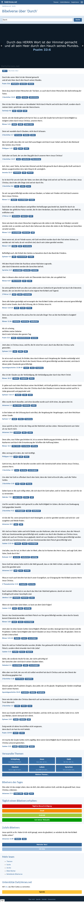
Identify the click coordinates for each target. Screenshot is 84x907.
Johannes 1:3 (7, 405)
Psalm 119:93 (7, 733)
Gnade (20, 124)
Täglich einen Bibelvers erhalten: (19, 801)
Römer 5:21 (6, 124)
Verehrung (25, 321)
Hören (32, 378)
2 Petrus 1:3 (6, 294)
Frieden (31, 200)
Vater (16, 186)
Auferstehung (34, 97)
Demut (22, 652)
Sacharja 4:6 (6, 111)
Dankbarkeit (26, 159)
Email (42, 811)
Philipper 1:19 (7, 148)
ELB (4, 71)
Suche (13, 6)
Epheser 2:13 (7, 351)
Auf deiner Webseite (42, 820)
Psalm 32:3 (6, 338)
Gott (14, 111)
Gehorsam (26, 232)
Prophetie (25, 692)
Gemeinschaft (22, 257)
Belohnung (16, 216)
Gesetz (26, 368)
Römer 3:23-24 (7, 308)
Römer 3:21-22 (7, 638)
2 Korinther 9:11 (8, 511)
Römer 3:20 (6, 622)
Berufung (23, 470)
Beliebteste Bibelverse (14, 874)
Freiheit (15, 652)
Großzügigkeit (20, 511)
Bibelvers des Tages (12, 782)
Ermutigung (25, 446)
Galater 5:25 (6, 608)
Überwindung (36, 159)
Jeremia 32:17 (7, 173)
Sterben (24, 97)
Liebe (29, 281)
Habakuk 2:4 (6, 665)
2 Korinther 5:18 (8, 679)
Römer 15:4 (6, 446)
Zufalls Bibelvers (65, 2)
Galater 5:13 (6, 652)
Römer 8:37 (6, 281)
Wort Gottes (17, 405)
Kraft (25, 111)
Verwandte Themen (12, 754)
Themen (55, 2)
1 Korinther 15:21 (8, 97)
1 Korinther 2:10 (8, 484)
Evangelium (24, 378)
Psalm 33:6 (6, 84)
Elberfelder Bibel (13, 71)
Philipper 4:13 (7, 457)
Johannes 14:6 (7, 432)
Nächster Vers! (42, 845)
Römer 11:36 (6, 321)
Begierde (24, 216)
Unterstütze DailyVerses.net (17, 882)
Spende (42, 892)
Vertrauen (18, 135)
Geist (19, 111)
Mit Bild (42, 849)
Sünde (14, 124)
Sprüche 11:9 (7, 270)
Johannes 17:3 (7, 793)
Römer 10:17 (6, 378)
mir (6, 887)
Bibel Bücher (11, 871)
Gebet (26, 148)
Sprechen (23, 84)
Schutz (26, 457)
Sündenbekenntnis (23, 338)
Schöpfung (15, 84)
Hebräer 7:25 (7, 497)
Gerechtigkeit (23, 200)
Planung (29, 484)
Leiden (17, 706)
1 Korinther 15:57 (8, 159)
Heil (15, 148)
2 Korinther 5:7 (7, 135)
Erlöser (14, 246)
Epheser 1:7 (6, 419)
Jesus (18, 97)
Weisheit (35, 270)
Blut (25, 351)
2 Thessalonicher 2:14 (10, 584)
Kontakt (44, 899)
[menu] (82, 3)
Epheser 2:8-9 (7, 719)
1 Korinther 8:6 (7, 186)
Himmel (30, 84)
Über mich (31, 899)
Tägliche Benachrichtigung (42, 806)
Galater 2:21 (6, 746)
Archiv (9, 868)
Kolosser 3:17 (7, 557)
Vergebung (39, 368)
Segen (28, 511)
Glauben (26, 135)
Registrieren (75, 2)
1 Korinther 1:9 (7, 470)
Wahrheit (17, 432)
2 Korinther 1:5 (7, 706)
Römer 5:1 (6, 200)
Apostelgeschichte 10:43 (11, 692)
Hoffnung (34, 446)
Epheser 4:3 (6, 257)
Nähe (20, 351)
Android (42, 815)
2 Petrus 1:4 (6, 216)
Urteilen (27, 570)
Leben (33, 135)
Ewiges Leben (29, 124)
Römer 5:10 (6, 246)
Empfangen (27, 294)
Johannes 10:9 (7, 524)
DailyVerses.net (6, 6)
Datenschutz (52, 899)
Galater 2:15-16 (7, 543)
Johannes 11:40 (7, 839)
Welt (30, 216)
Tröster (24, 706)
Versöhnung (27, 246)
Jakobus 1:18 (7, 598)
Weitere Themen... (42, 774)
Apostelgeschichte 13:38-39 (12, 368)
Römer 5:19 (6, 232)
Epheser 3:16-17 (8, 395)
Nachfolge (34, 557)
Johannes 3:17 (7, 570)
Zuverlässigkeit (33, 470)
